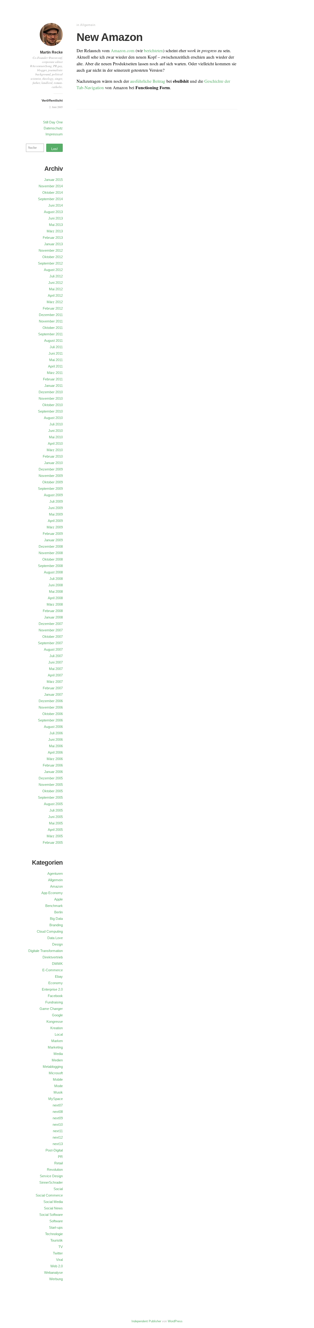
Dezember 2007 (51, 624)
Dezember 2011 (51, 315)
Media (58, 1054)
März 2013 (55, 231)
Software (56, 1221)
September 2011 (50, 334)
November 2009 (51, 476)
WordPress (175, 1321)
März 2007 (55, 682)
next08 (58, 1112)
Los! (54, 149)
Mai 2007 (56, 669)
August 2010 (53, 418)
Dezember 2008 (51, 546)
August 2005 (53, 804)
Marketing (55, 1047)
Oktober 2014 (52, 192)
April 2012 (55, 295)
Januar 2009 (53, 540)
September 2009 (50, 488)
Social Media (53, 1202)
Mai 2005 (56, 823)
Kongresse (54, 1021)
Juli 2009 (56, 501)
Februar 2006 (53, 765)
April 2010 (55, 443)
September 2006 (50, 720)
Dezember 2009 (51, 469)
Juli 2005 (56, 810)
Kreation (56, 1028)
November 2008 (51, 553)
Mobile (58, 1079)
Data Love (55, 938)
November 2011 (51, 321)
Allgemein (87, 25)
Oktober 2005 (52, 791)
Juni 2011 (56, 353)
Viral (59, 1260)
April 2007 (55, 675)
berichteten (153, 50)
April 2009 (55, 521)
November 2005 (51, 785)
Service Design (51, 1176)
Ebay (59, 976)
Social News (53, 1208)
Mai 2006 (56, 746)
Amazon (56, 886)
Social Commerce (49, 1195)
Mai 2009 (56, 514)
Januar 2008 (53, 617)
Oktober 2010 (52, 405)
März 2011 (55, 373)
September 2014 (50, 199)
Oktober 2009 (52, 482)
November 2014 (51, 186)
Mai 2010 (56, 437)
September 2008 (50, 566)
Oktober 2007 (52, 636)
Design (57, 944)
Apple (58, 899)
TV (60, 1247)
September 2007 (50, 643)
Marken (57, 1041)
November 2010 (51, 398)
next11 (58, 1131)
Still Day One (53, 122)
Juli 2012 (56, 276)
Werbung (56, 1279)
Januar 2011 (53, 386)
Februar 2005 (53, 842)
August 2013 (53, 212)
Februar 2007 (53, 688)
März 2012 (55, 302)
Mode (58, 1086)
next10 (58, 1124)
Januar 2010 (53, 463)
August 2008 (53, 572)
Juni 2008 (55, 585)
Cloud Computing (50, 931)
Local (59, 1034)
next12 (58, 1137)
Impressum (54, 134)
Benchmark (54, 906)
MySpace (55, 1099)
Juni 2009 (55, 508)
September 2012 (50, 263)
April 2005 (55, 830)
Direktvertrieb (53, 957)
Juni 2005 (55, 817)
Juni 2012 (55, 283)
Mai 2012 (56, 289)
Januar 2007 (53, 694)
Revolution (55, 1169)
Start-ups (56, 1227)
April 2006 (55, 752)
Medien (57, 1060)
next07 (58, 1105)
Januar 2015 (53, 180)
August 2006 (53, 727)
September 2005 (50, 797)
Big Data (56, 918)
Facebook (55, 996)
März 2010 (55, 450)
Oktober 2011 (53, 328)
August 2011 (53, 340)
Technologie (54, 1234)
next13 (58, 1144)
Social (58, 1189)
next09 (58, 1118)
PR (60, 1157)
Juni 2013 (55, 218)
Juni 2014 (55, 205)
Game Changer (51, 1009)
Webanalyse (53, 1272)
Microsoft (56, 1073)
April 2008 (55, 598)
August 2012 (53, 270)
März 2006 (55, 759)
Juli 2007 (56, 656)
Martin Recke (51, 52)
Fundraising (54, 1002)
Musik (58, 1092)
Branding (56, 925)
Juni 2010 (55, 431)
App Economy (52, 893)
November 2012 (51, 250)
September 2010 (50, 411)
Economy (55, 983)
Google (57, 1015)
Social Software (51, 1215)
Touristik (56, 1240)
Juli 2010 (56, 424)
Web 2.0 (56, 1266)
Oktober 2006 (52, 714)
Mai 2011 (56, 360)
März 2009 (55, 527)
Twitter (58, 1253)
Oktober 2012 (52, 257)
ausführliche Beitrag (147, 81)
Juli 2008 (56, 579)
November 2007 (51, 630)
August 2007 (53, 649)
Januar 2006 (53, 772)
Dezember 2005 (51, 778)
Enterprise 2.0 (52, 989)
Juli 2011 (56, 347)
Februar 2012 (53, 308)
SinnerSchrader (51, 1182)
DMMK (57, 964)
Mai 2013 (56, 225)
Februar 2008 (53, 611)
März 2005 (55, 836)
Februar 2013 (53, 237)
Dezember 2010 (51, 392)
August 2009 (53, 495)
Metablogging (53, 1067)
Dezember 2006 (51, 701)
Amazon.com (122, 50)
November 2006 (51, 707)
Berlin (58, 912)
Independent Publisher (146, 1321)
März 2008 (55, 604)
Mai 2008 (56, 591)
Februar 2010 (53, 456)
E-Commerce (52, 970)
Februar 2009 (53, 534)
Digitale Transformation (45, 951)
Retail (58, 1163)
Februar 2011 (53, 379)
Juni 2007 (55, 662)
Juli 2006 (56, 733)
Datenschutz (53, 128)
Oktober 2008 (52, 559)
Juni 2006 (55, 739)
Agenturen (55, 873)
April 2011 (55, 366)
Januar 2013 (53, 244)
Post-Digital (54, 1150)
